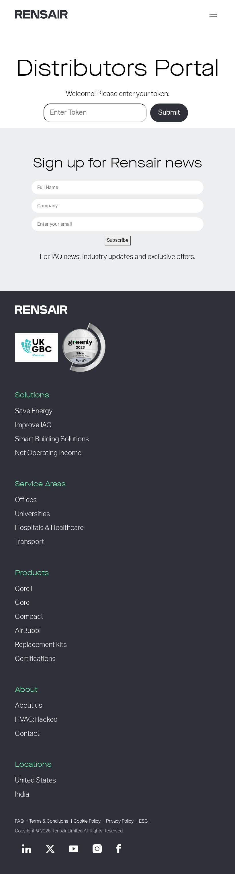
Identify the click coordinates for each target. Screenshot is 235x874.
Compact (29, 616)
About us (28, 705)
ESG (143, 821)
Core (22, 602)
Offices (26, 500)
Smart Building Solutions (52, 439)
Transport (29, 542)
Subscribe (117, 240)
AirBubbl (28, 630)
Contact (27, 733)
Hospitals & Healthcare (49, 527)
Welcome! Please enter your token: (117, 94)
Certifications (35, 659)
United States (35, 780)
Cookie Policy (87, 821)
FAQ (19, 821)
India (22, 794)
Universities (32, 514)
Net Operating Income (48, 453)
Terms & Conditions (48, 821)
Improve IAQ (33, 425)
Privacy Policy (120, 821)
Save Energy (33, 411)
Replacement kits (41, 644)
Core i (23, 589)
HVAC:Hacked (36, 719)
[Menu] (213, 14)
